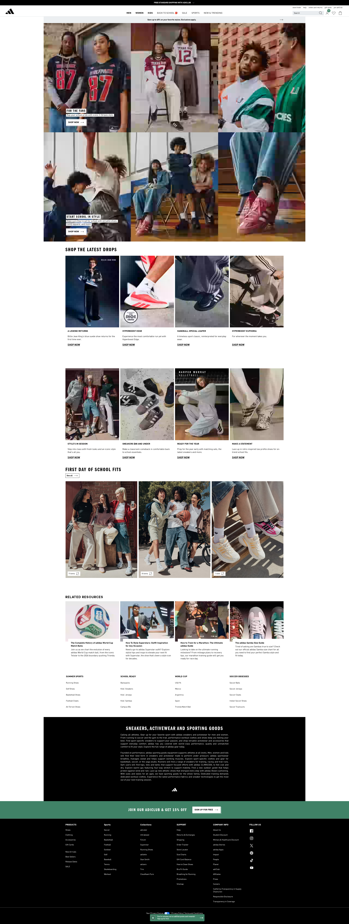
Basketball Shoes (73, 695)
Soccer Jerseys (236, 689)
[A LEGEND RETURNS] (92, 302)
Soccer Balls (235, 683)
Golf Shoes (70, 689)
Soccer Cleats (235, 695)
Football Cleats (72, 701)
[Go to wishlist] (333, 13)
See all (70, 476)
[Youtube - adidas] (266, 868)
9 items (72, 574)
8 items (145, 574)
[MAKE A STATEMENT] (257, 414)
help (304, 7)
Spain (177, 701)
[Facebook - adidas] (266, 831)
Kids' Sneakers (127, 689)
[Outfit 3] (248, 529)
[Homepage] (9, 11)
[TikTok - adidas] (266, 860)
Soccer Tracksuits (237, 707)
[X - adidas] (266, 846)
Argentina (179, 695)
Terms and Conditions (193, 913)
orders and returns (315, 7)
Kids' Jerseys (126, 695)
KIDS (150, 13)
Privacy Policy (177, 913)
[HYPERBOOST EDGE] (147, 302)
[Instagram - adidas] (266, 838)
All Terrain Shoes (73, 707)
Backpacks (125, 683)
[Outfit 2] (174, 529)
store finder (297, 7)
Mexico (178, 689)
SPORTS (195, 13)
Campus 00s (126, 707)
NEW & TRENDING (213, 13)
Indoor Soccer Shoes (238, 701)
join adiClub (338, 7)
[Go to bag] (340, 13)
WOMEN (139, 13)
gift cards (328, 7)
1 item (217, 574)
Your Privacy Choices (155, 913)
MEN (129, 13)
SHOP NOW (74, 345)
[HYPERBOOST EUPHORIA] (257, 302)
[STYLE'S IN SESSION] (92, 414)
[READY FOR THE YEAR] (202, 414)
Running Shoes (72, 683)
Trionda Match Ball (183, 707)
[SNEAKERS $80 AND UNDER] (147, 414)
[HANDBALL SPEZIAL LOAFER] (202, 302)
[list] (174, 302)
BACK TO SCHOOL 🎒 (167, 13)
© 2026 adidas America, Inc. (174, 920)
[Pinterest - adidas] (266, 853)
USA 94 (178, 683)
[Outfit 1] (101, 529)
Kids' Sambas (126, 701)
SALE (184, 13)
